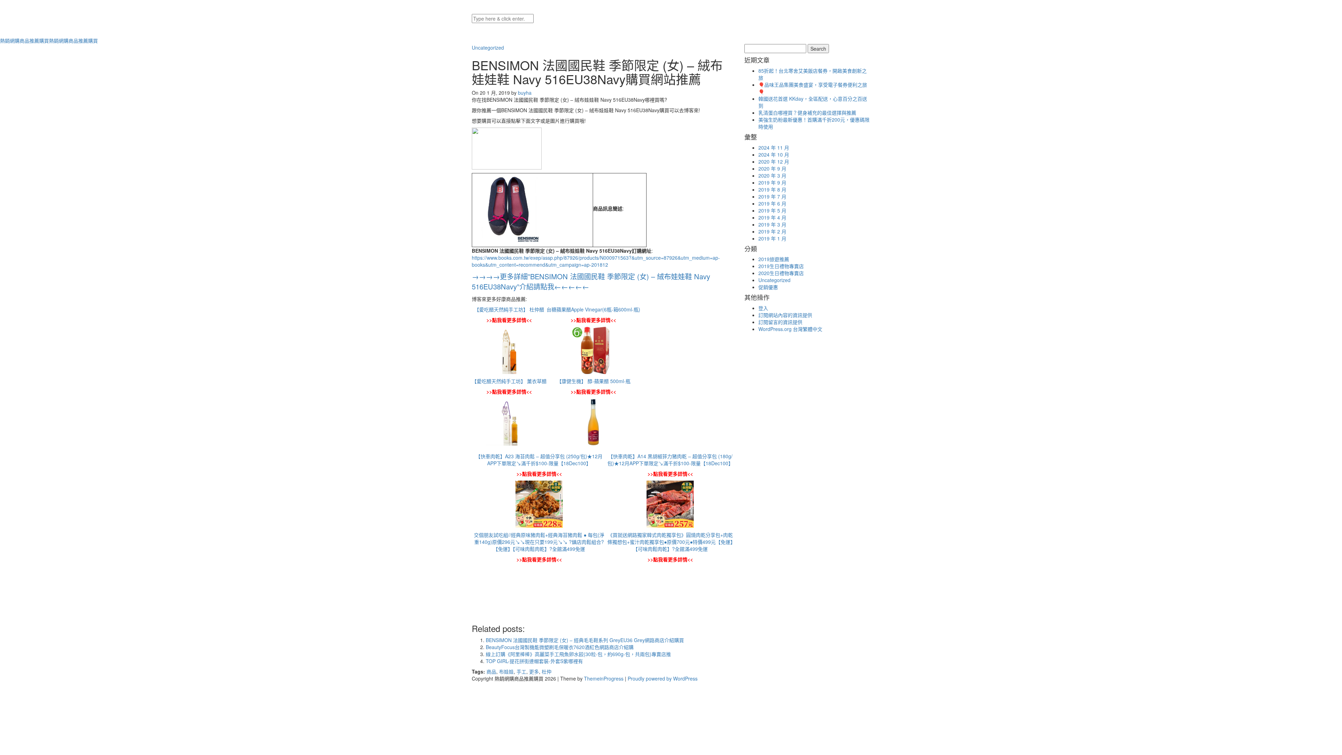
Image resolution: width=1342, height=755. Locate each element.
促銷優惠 (768, 286)
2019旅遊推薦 (773, 259)
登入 (763, 307)
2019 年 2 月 (772, 231)
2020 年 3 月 (772, 175)
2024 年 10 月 (773, 154)
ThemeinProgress (603, 678)
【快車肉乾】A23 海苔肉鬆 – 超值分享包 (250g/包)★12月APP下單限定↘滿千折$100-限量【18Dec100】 (539, 460)
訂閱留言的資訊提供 (780, 321)
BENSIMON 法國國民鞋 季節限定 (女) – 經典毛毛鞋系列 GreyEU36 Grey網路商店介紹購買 (585, 640)
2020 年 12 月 (773, 161)
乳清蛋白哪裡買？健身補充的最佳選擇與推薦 (807, 112)
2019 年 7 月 (772, 196)
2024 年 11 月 (773, 147)
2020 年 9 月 (772, 168)
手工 (521, 671)
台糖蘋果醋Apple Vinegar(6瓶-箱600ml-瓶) (593, 309)
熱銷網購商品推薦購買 (49, 40)
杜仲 (546, 671)
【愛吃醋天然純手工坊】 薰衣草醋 (509, 381)
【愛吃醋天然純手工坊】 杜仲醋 (509, 309)
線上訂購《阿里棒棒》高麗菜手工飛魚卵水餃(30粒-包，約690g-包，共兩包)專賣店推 (578, 653)
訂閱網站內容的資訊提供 (785, 314)
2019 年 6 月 (772, 203)
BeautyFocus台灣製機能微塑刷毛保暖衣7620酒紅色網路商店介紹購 (560, 646)
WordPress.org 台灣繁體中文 (790, 328)
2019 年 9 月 (772, 182)
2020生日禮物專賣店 (781, 272)
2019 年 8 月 (772, 189)
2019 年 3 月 (772, 224)
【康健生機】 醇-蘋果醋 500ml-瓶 (593, 381)
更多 (534, 671)
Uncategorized (488, 47)
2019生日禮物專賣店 (781, 266)
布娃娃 (506, 671)
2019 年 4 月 (772, 217)
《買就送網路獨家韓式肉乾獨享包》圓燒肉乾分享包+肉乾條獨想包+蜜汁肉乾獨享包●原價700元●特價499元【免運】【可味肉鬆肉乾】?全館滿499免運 (670, 541)
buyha (525, 92)
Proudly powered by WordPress (663, 678)
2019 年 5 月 (772, 210)
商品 (491, 671)
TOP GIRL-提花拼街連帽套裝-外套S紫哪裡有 (534, 660)
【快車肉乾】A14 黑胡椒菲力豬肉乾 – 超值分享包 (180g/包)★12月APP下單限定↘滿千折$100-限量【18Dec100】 (670, 460)
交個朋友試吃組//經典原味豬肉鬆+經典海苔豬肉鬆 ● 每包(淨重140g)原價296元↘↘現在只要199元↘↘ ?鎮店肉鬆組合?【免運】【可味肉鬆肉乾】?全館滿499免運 (539, 541)
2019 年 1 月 (772, 238)
